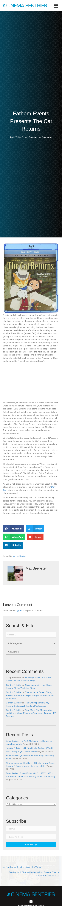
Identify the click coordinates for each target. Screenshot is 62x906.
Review (22, 556)
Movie (15, 556)
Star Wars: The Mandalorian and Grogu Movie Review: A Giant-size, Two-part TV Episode (31, 713)
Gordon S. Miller (14, 685)
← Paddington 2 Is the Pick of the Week (22, 867)
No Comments (45, 137)
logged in (19, 610)
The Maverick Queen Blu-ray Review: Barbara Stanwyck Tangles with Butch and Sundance (30, 695)
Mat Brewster (31, 137)
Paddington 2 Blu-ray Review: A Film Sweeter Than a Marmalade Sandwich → (34, 874)
